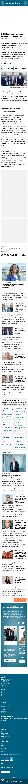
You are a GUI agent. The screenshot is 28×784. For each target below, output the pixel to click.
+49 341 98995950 (6, 683)
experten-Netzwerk (5, 733)
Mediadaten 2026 (6, 724)
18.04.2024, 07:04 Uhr (12, 38)
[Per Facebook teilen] (10, 68)
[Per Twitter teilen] (16, 68)
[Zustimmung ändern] (3, 779)
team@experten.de (8, 735)
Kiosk (18, 754)
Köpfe (2, 32)
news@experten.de (5, 738)
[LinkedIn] (2, 759)
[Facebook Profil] (7, 759)
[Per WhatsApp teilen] (8, 68)
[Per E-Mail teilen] (2, 68)
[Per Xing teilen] (13, 68)
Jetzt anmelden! (5, 771)
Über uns (3, 731)
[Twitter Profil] (11, 759)
